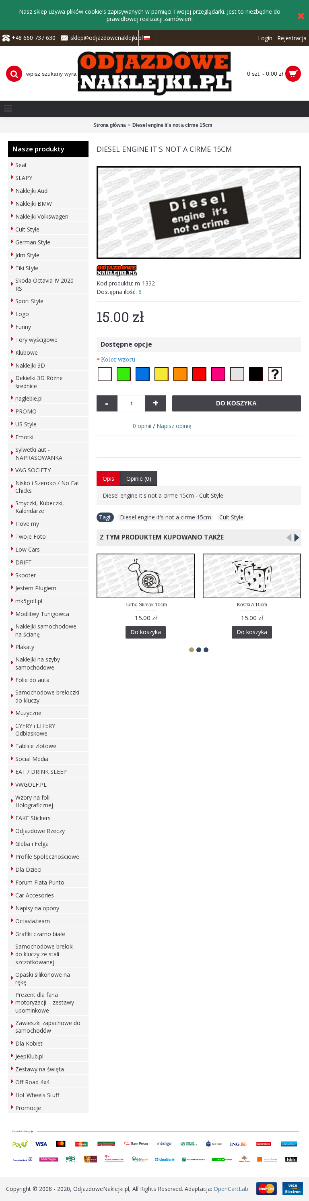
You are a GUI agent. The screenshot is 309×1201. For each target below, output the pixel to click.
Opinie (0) (138, 478)
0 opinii (142, 426)
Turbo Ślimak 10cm (146, 605)
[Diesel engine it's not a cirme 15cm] (199, 212)
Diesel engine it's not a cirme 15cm (165, 517)
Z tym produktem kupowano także (160, 537)
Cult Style (231, 517)
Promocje (28, 1108)
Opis (108, 478)
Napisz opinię (174, 426)
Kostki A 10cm (252, 605)
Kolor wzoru (118, 359)
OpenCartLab (231, 1189)
